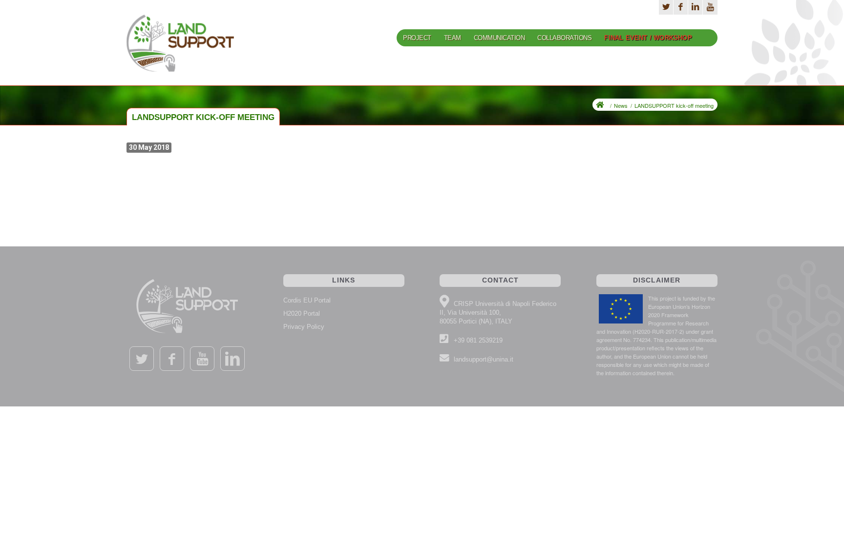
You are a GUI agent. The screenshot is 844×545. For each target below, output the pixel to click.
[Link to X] (666, 7)
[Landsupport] (180, 49)
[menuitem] (417, 41)
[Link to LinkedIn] (695, 7)
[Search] (707, 37)
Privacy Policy (303, 326)
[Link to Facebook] (681, 7)
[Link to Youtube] (710, 7)
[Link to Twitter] (141, 358)
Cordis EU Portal (307, 300)
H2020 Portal (301, 313)
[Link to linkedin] (232, 358)
